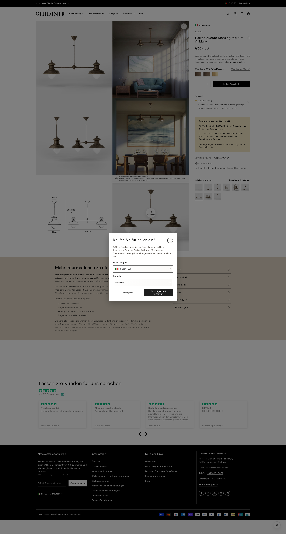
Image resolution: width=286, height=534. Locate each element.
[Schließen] (170, 240)
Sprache (117, 276)
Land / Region (120, 262)
